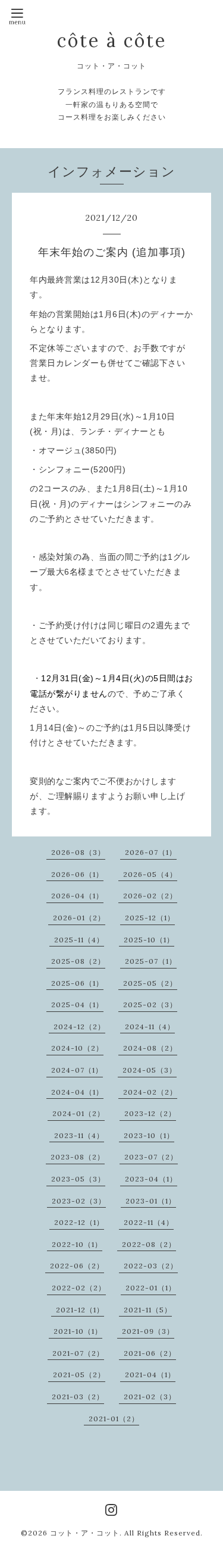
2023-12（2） (150, 1113)
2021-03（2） (78, 1396)
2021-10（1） (78, 1331)
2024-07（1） (77, 1069)
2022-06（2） (77, 1265)
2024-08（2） (150, 1047)
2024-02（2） (150, 1092)
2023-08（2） (78, 1156)
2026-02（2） (150, 895)
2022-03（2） (151, 1265)
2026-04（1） (77, 895)
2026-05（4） (150, 874)
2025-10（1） (149, 939)
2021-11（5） (148, 1309)
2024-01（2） (78, 1113)
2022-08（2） (149, 1244)
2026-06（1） (77, 874)
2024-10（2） (77, 1047)
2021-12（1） (80, 1309)
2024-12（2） (79, 1026)
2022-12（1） (79, 1222)
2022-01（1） (150, 1287)
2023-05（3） (78, 1178)
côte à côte (112, 40)
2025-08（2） (78, 961)
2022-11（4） (149, 1222)
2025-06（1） (77, 983)
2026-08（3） (78, 852)
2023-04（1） (151, 1178)
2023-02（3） (79, 1200)
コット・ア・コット (85, 1532)
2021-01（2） (114, 1418)
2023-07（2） (151, 1156)
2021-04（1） (150, 1374)
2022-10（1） (77, 1244)
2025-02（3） (150, 1004)
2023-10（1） (149, 1135)
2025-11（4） (79, 939)
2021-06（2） (150, 1353)
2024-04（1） (77, 1092)
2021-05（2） (79, 1374)
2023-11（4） (79, 1135)
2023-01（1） (150, 1200)
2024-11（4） (150, 1026)
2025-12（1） (150, 917)
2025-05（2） (150, 983)
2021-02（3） (150, 1396)
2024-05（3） (150, 1069)
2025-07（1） (151, 961)
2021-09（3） (148, 1331)
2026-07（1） (151, 852)
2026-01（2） (79, 917)
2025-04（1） (77, 1004)
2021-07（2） (78, 1353)
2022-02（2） (79, 1287)
